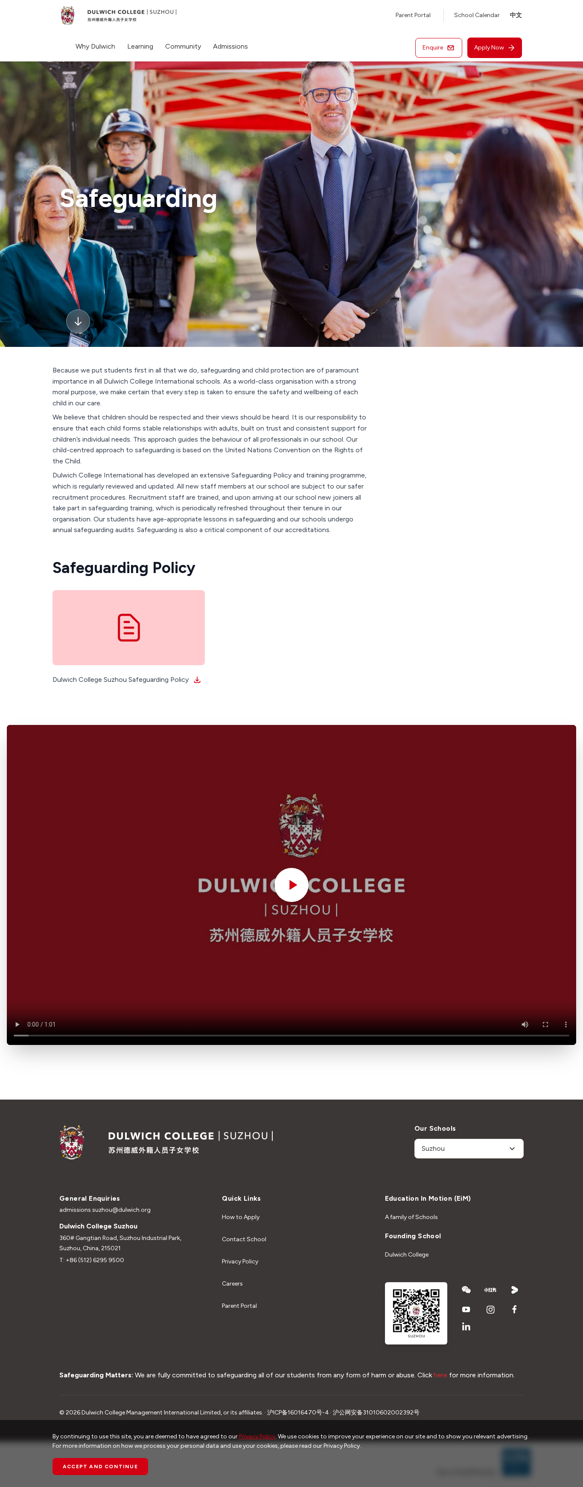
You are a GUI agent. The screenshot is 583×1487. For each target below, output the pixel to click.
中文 (516, 15)
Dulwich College (407, 1254)
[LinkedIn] (466, 1326)
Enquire (433, 47)
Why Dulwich (95, 46)
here (440, 1375)
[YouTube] (466, 1309)
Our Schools (435, 1128)
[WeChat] (466, 1290)
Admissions (230, 46)
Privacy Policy (240, 1261)
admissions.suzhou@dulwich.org (105, 1209)
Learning (140, 46)
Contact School (244, 1239)
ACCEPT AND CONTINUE (100, 1467)
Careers (232, 1283)
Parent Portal (413, 15)
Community (183, 46)
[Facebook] (515, 1309)
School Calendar (477, 15)
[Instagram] (490, 1309)
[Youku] (515, 1290)
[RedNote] (490, 1290)
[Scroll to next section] (78, 321)
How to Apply (240, 1217)
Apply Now (489, 47)
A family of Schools (411, 1217)
